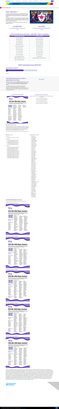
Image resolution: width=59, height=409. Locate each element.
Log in (52, 1)
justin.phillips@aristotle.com (29, 379)
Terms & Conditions (8, 398)
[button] (13, 1)
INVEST (17, 29)
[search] (41, 1)
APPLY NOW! (41, 79)
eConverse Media (10, 399)
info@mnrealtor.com (9, 23)
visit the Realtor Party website (23, 131)
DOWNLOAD (41, 29)
